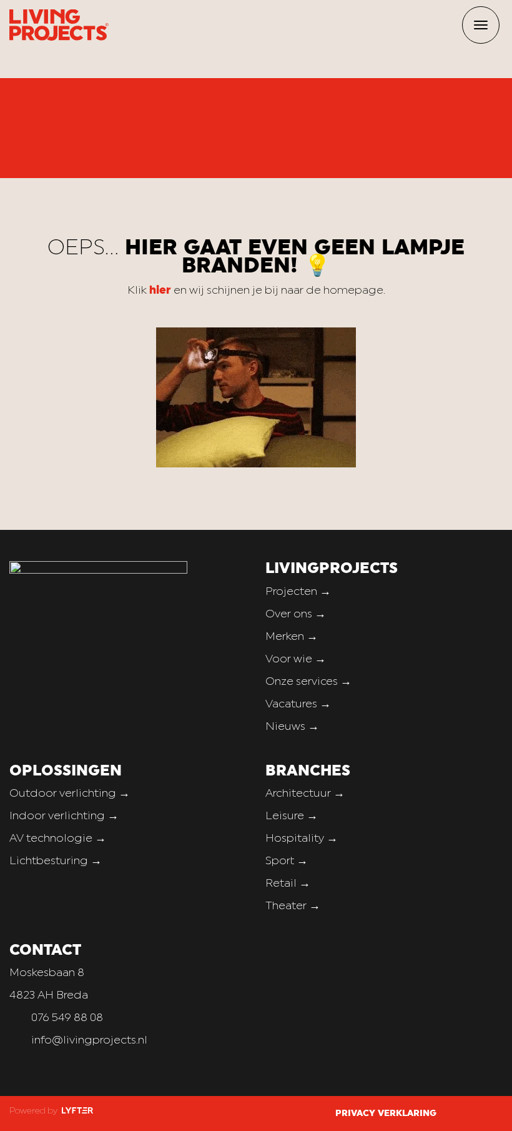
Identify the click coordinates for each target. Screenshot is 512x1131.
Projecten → (298, 592)
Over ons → (295, 614)
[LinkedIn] (483, 1113)
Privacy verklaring (385, 1114)
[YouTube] (498, 1113)
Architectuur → (305, 794)
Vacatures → (298, 704)
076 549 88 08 (67, 1018)
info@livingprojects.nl (89, 1041)
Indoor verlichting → (64, 816)
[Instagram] (468, 1113)
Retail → (287, 884)
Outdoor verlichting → (69, 794)
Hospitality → (301, 839)
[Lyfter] (76, 1111)
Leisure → (291, 816)
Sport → (286, 861)
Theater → (292, 906)
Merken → (291, 637)
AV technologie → (57, 839)
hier (160, 291)
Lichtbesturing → (55, 861)
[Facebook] (453, 1113)
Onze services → (308, 682)
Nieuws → (292, 727)
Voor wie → (295, 659)
